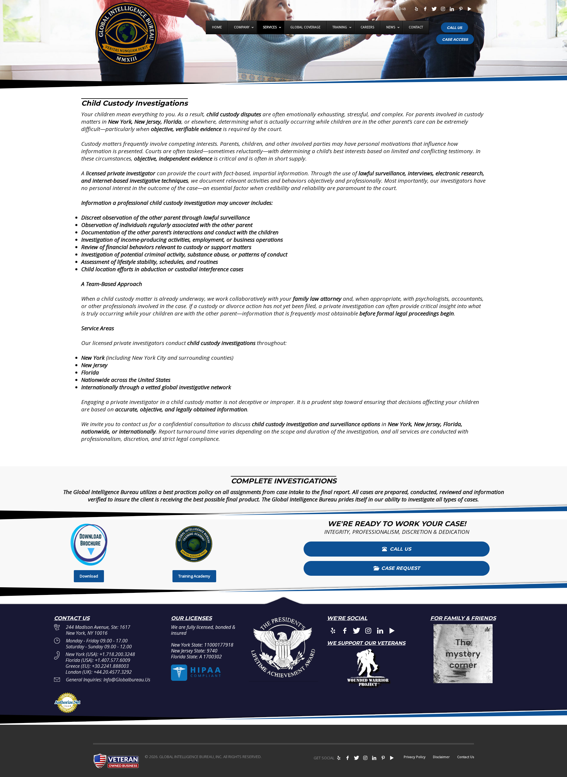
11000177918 (218, 645)
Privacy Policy (415, 757)
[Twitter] (434, 8)
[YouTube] (391, 757)
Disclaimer (441, 757)
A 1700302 (210, 656)
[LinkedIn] (451, 8)
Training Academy (194, 576)
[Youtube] (469, 8)
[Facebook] (425, 8)
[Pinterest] (460, 8)
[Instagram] (443, 8)
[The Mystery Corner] (463, 653)
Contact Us (465, 757)
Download (89, 576)
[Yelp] (416, 8)
